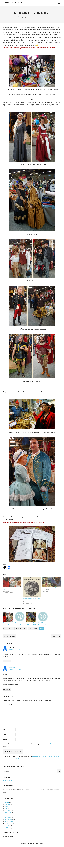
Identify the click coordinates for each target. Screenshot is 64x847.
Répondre (6, 661)
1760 (22, 790)
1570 (27, 790)
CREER (7, 802)
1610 (6, 790)
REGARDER (8, 815)
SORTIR (7, 826)
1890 (55, 790)
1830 (7, 793)
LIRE (6, 809)
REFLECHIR (8, 813)
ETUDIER (7, 804)
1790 (46, 790)
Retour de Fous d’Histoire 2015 (50, 588)
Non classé (8, 811)
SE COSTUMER (9, 821)
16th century (50, 790)
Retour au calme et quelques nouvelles (10, 589)
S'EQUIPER (8, 817)
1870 (59, 790)
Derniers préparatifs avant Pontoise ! (31, 599)
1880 (44, 790)
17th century (16, 789)
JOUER (7, 806)
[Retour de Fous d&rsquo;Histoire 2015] (51, 582)
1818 (29, 790)
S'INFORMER (8, 819)
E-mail (5, 734)
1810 (4, 790)
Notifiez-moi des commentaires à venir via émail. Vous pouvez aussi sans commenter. (30, 745)
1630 (57, 790)
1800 (4, 793)
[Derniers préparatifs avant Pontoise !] (32, 587)
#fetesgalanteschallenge (35, 790)
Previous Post (10, 636)
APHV (4, 628)
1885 (8, 790)
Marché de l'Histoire (21, 628)
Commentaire (7, 705)
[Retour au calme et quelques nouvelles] (12, 582)
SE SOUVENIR (40, 17)
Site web (5, 739)
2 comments (51, 17)
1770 (24, 789)
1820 (41, 790)
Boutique (10, 628)
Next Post (55, 636)
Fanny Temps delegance (26, 17)
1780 (11, 793)
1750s (10, 790)
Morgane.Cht (12, 667)
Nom (4, 729)
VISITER (7, 828)
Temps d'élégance (13, 3)
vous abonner (50, 744)
